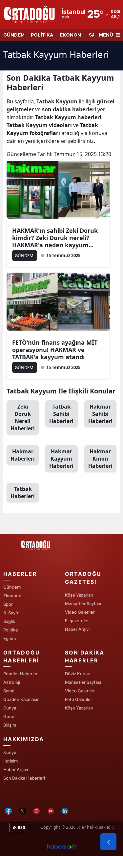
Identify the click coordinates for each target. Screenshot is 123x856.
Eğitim (9, 638)
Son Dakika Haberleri (24, 778)
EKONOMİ (71, 35)
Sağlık (9, 621)
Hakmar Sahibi (100, 414)
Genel (9, 716)
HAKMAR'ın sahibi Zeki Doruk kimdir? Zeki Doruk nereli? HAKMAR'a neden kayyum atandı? (55, 238)
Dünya (9, 708)
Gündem (12, 587)
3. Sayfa (11, 612)
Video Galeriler (80, 612)
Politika (10, 630)
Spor (8, 604)
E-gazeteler (77, 620)
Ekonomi (12, 595)
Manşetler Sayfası (83, 603)
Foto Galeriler (78, 699)
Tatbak (22, 492)
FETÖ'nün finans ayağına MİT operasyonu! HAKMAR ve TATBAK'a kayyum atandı (54, 350)
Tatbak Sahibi (61, 414)
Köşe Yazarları (79, 595)
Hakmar (22, 455)
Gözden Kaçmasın (21, 699)
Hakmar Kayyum (61, 458)
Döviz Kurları (77, 673)
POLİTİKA (42, 35)
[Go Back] (108, 841)
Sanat (9, 690)
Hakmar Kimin (100, 458)
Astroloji (11, 682)
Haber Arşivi (77, 629)
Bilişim (9, 725)
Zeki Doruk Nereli (22, 417)
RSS (21, 827)
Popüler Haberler (20, 673)
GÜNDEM (14, 35)
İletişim (10, 761)
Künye (9, 752)
